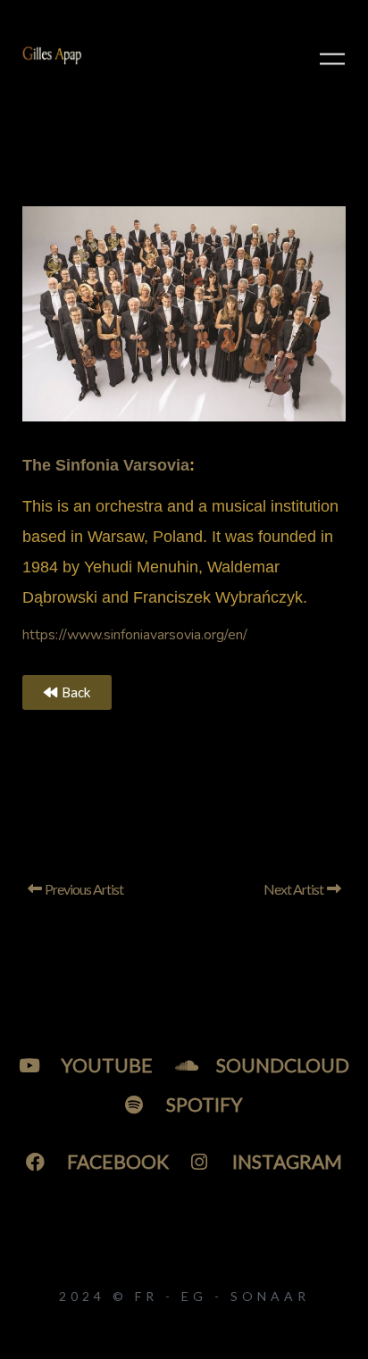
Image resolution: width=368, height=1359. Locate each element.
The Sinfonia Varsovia (105, 465)
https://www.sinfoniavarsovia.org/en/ (134, 635)
